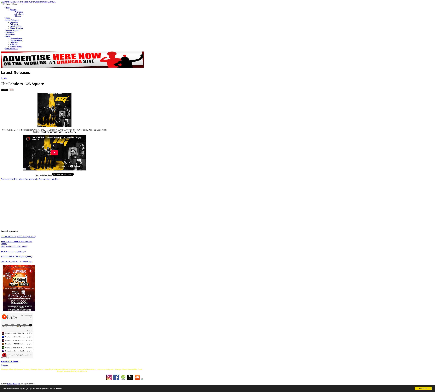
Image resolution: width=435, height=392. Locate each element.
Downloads (10, 34)
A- (6, 78)
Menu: (3, 4)
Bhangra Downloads (77, 369)
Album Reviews (16, 28)
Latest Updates (16, 40)
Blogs (7, 18)
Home (7, 8)
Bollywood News (61, 369)
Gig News (14, 42)
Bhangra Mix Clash (134, 369)
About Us (13, 10)
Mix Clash (14, 45)
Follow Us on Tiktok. (79, 371)
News (7, 36)
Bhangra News (16, 38)
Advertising (19, 14)
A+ (2, 78)
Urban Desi (48, 369)
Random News (16, 47)
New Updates (15, 26)
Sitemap (17, 16)
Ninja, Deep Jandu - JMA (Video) (14, 247)
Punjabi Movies (11, 49)
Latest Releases (11, 20)
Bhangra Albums (8, 369)
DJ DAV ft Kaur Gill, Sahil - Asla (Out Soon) (18, 237)
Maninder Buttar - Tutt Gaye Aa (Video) (16, 257)
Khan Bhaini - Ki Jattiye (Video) (13, 252)
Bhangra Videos (11, 30)
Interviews (9, 32)
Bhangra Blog (120, 369)
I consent (423, 388)
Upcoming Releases (14, 23)
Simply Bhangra (13, 384)
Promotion (18, 12)
